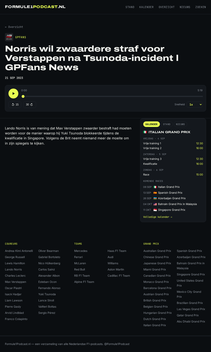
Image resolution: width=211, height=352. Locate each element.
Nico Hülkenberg (49, 263)
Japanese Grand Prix (157, 263)
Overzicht (167, 7)
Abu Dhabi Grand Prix (191, 321)
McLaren (80, 263)
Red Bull (79, 269)
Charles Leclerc (15, 275)
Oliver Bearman (48, 250)
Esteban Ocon (47, 281)
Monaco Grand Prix (156, 281)
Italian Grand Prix (154, 325)
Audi (110, 257)
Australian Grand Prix (157, 250)
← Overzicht (14, 27)
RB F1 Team (82, 275)
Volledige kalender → (157, 217)
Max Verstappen (15, 281)
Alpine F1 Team (84, 281)
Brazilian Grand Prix (190, 303)
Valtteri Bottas (47, 306)
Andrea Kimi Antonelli (19, 250)
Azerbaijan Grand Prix (191, 257)
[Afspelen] (13, 93)
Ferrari (78, 257)
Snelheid (180, 104)
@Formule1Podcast (116, 344)
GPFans (20, 37)
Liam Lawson (13, 300)
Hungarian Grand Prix (157, 312)
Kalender (146, 7)
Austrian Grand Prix (156, 294)
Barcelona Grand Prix (157, 288)
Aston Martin (116, 269)
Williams (113, 263)
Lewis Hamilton (15, 263)
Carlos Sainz (46, 269)
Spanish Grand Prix (189, 250)
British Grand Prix (154, 300)
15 (17, 104)
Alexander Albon (49, 275)
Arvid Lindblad (14, 312)
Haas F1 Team (117, 250)
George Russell (15, 257)
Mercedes (80, 250)
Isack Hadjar (13, 294)
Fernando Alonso (49, 288)
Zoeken (200, 7)
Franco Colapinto (16, 319)
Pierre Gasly (13, 306)
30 (27, 104)
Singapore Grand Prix (191, 274)
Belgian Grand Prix (155, 306)
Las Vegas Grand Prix (191, 309)
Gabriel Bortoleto (49, 257)
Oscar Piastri (13, 288)
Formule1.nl (35, 7)
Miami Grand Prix (154, 269)
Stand (129, 7)
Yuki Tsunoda (47, 294)
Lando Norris (13, 269)
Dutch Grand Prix (154, 319)
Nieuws (185, 7)
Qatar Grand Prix (188, 315)
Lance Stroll (46, 300)
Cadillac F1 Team (119, 275)
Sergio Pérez (46, 312)
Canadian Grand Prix (157, 275)
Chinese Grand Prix (156, 257)
